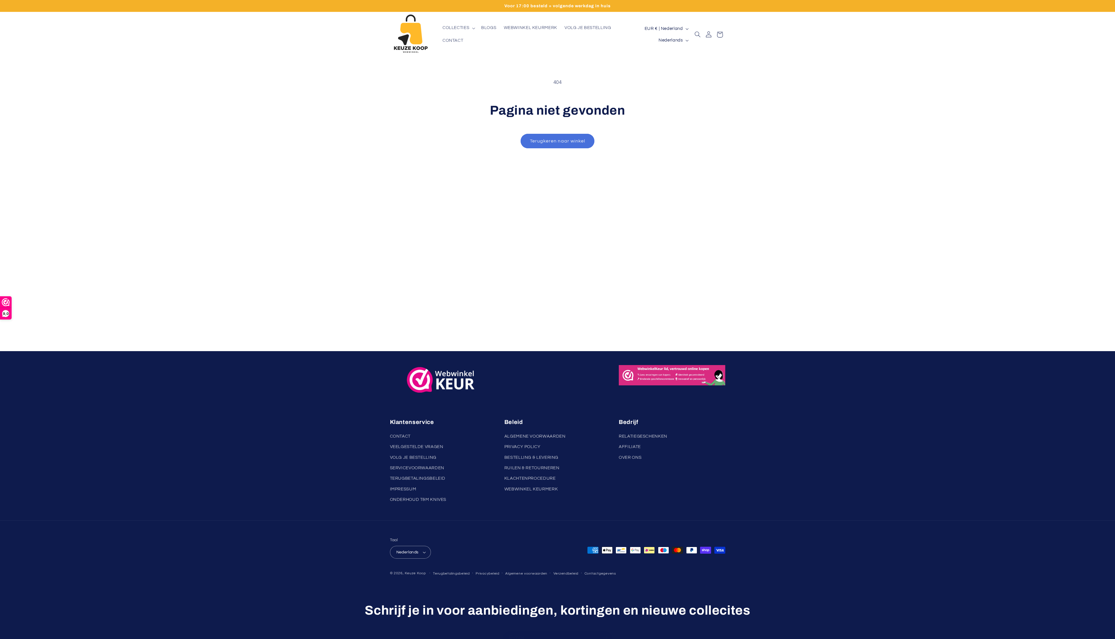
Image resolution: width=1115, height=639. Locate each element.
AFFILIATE (630, 447)
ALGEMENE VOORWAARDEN (535, 436)
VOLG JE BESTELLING (413, 457)
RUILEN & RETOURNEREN (532, 468)
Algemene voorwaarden (526, 573)
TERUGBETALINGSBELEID (418, 478)
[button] (458, 28)
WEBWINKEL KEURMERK (531, 489)
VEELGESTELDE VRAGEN (416, 447)
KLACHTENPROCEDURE (530, 478)
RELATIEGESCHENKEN (643, 436)
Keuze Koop (415, 573)
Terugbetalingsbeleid (451, 573)
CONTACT (400, 436)
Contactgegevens (600, 573)
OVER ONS (630, 457)
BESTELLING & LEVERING (531, 457)
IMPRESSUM (403, 489)
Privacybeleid (487, 573)
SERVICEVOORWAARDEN (417, 468)
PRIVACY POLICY (522, 447)
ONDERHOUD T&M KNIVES (418, 499)
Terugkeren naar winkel (557, 141)
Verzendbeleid (566, 573)
